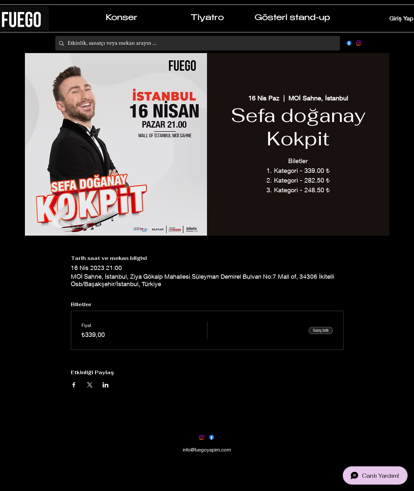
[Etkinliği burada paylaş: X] (90, 384)
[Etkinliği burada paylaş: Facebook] (74, 384)
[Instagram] (358, 43)
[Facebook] (349, 43)
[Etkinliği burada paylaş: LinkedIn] (106, 384)
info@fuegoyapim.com (207, 449)
